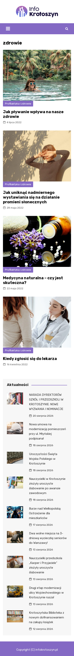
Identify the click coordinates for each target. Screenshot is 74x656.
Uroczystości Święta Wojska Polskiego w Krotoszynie (43, 458)
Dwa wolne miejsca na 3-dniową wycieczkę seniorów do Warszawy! (48, 538)
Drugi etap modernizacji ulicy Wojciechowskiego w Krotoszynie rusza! (46, 592)
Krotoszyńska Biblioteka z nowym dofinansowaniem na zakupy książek (46, 617)
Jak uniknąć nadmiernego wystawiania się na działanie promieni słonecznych (31, 197)
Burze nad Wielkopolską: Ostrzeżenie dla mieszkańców (45, 513)
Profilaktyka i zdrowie (18, 103)
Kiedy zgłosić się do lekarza (30, 358)
